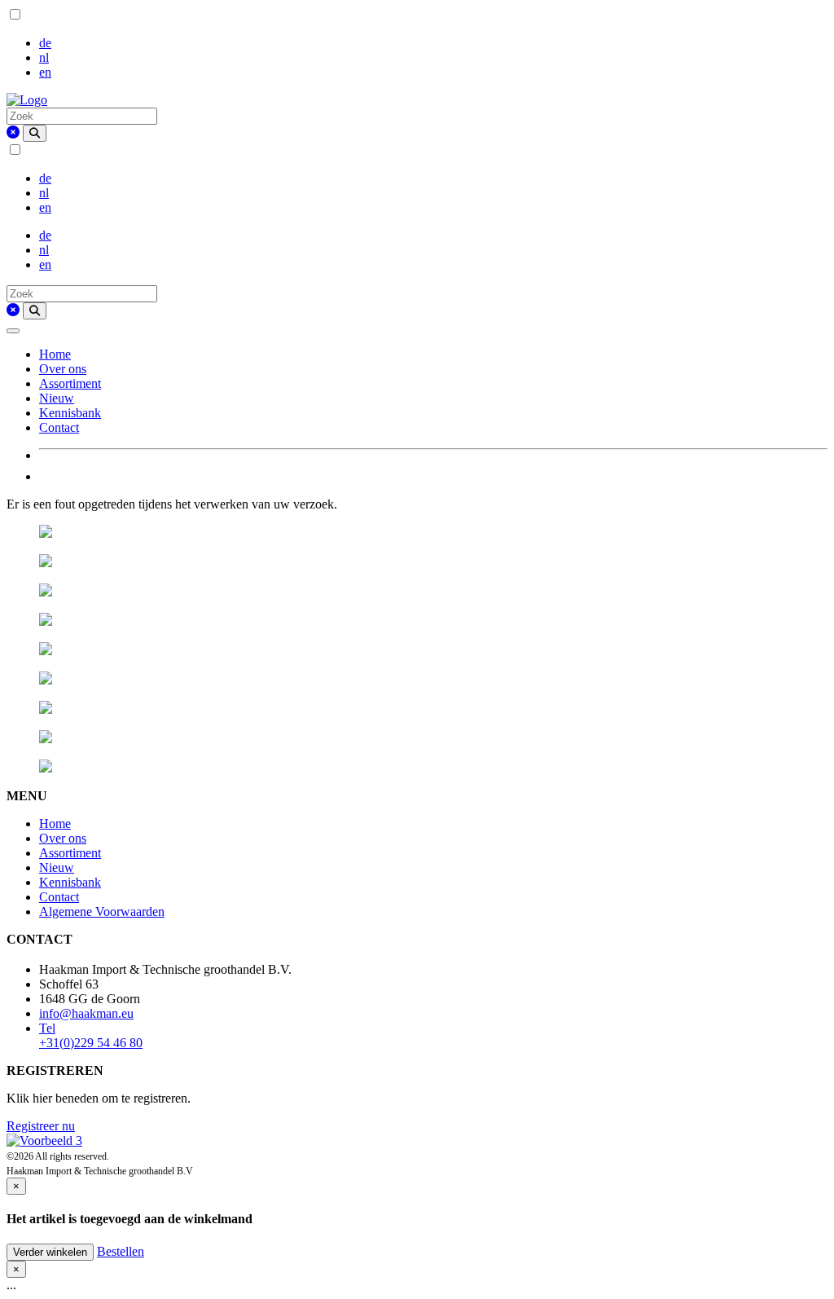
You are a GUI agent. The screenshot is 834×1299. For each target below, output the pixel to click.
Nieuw (56, 398)
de (45, 43)
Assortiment (70, 383)
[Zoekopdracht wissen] (13, 132)
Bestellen (120, 1251)
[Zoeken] (34, 133)
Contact (59, 427)
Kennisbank (70, 413)
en (45, 72)
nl (44, 57)
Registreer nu (41, 1126)
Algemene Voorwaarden (102, 911)
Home (55, 354)
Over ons (62, 369)
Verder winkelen (50, 1252)
